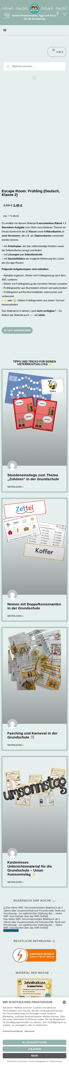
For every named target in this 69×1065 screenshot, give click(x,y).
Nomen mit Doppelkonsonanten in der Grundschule (34, 606)
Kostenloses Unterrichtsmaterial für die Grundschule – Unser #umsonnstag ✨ (29, 868)
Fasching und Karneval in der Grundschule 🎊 (32, 735)
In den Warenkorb (17, 330)
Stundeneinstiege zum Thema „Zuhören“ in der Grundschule (33, 477)
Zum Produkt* (11, 930)
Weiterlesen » (15, 487)
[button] (34, 78)
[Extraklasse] (34, 12)
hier (32, 315)
